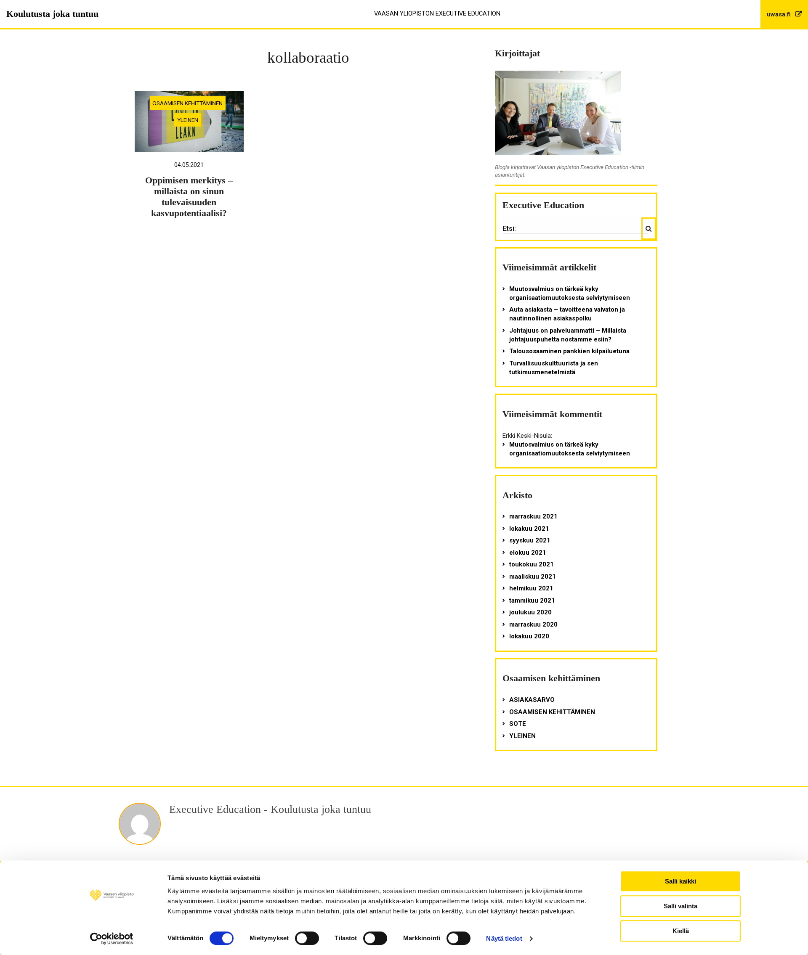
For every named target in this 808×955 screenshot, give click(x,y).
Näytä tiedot (504, 938)
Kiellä (680, 930)
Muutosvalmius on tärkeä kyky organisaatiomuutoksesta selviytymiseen (569, 293)
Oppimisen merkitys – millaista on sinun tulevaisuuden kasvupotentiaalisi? (189, 196)
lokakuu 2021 (529, 528)
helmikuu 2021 (531, 588)
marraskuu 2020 (533, 624)
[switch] (307, 938)
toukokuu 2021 (531, 564)
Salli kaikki (680, 881)
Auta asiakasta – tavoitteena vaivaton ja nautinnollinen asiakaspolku (567, 314)
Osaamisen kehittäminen (187, 103)
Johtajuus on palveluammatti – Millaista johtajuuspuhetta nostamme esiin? (567, 335)
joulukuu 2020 (530, 612)
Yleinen (187, 119)
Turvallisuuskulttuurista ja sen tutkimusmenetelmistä (553, 368)
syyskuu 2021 (529, 540)
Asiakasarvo (532, 700)
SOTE (517, 723)
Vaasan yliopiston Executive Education (437, 13)
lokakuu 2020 (529, 636)
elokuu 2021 (527, 552)
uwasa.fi (779, 14)
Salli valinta (680, 906)
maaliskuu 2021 (532, 576)
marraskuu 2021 (533, 516)
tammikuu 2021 (532, 600)
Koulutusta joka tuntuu (52, 13)
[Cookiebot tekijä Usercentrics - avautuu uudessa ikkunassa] (112, 938)
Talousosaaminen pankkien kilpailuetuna (569, 351)
